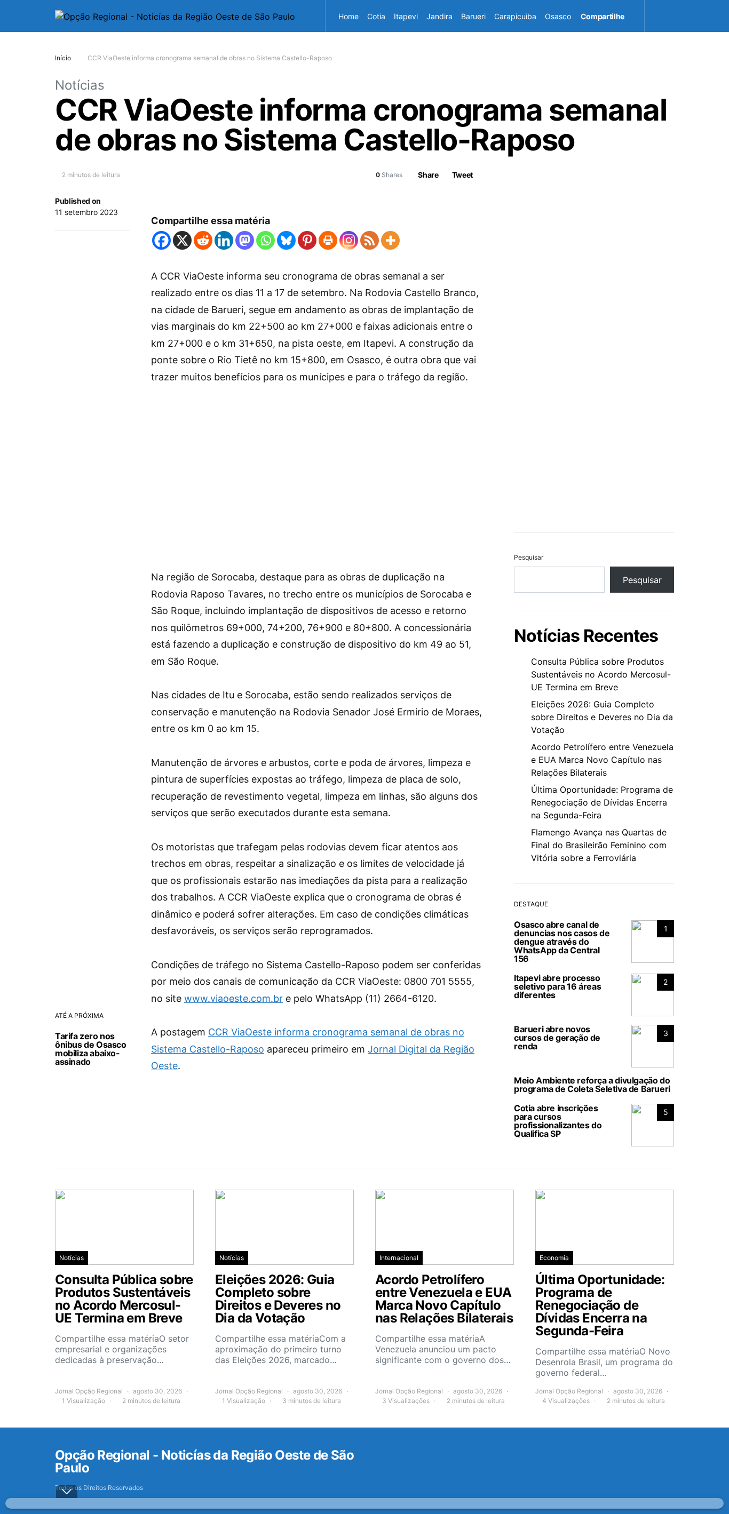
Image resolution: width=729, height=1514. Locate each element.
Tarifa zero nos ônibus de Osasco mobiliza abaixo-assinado (90, 1049)
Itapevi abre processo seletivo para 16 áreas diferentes (557, 986)
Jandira (439, 16)
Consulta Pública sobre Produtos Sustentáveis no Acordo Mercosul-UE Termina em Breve (601, 674)
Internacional (398, 1258)
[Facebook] (161, 240)
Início (63, 58)
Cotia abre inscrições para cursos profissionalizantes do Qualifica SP (557, 1121)
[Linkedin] (224, 240)
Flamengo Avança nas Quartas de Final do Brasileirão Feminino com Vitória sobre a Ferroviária (599, 845)
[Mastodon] (244, 240)
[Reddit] (203, 240)
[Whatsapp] (265, 240)
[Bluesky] (286, 240)
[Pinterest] (307, 240)
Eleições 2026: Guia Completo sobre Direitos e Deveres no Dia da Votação (602, 717)
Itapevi (406, 16)
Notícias (80, 85)
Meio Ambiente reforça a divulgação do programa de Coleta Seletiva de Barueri (592, 1084)
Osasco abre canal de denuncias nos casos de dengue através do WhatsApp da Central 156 (561, 941)
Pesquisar (528, 557)
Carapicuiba (515, 16)
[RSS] (369, 240)
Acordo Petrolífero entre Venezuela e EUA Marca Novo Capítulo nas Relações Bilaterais (602, 760)
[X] (182, 240)
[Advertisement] (316, 477)
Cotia (376, 16)
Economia (554, 1258)
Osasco (558, 16)
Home (348, 16)
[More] (390, 240)
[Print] (328, 240)
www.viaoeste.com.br (233, 998)
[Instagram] (348, 240)
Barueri (473, 16)
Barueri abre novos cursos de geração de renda (557, 1037)
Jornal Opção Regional (89, 1391)
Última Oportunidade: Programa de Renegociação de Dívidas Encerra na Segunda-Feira (602, 802)
